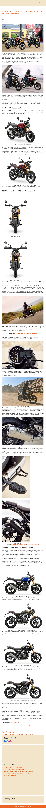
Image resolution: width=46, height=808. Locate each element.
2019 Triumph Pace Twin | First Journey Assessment (25, 333)
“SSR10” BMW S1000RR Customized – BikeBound (15, 775)
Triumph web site (15, 722)
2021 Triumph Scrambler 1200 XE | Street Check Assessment (26, 544)
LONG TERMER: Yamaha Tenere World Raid (14, 769)
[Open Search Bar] (39, 2)
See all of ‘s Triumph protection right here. (23, 725)
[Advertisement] (23, 755)
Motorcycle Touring (7, 731)
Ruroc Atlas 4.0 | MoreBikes (9, 732)
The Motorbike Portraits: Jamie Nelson (13, 767)
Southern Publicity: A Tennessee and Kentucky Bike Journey (18, 771)
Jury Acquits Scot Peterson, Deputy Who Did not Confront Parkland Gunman (19, 734)
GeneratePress (28, 806)
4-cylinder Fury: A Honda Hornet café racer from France (17, 773)
